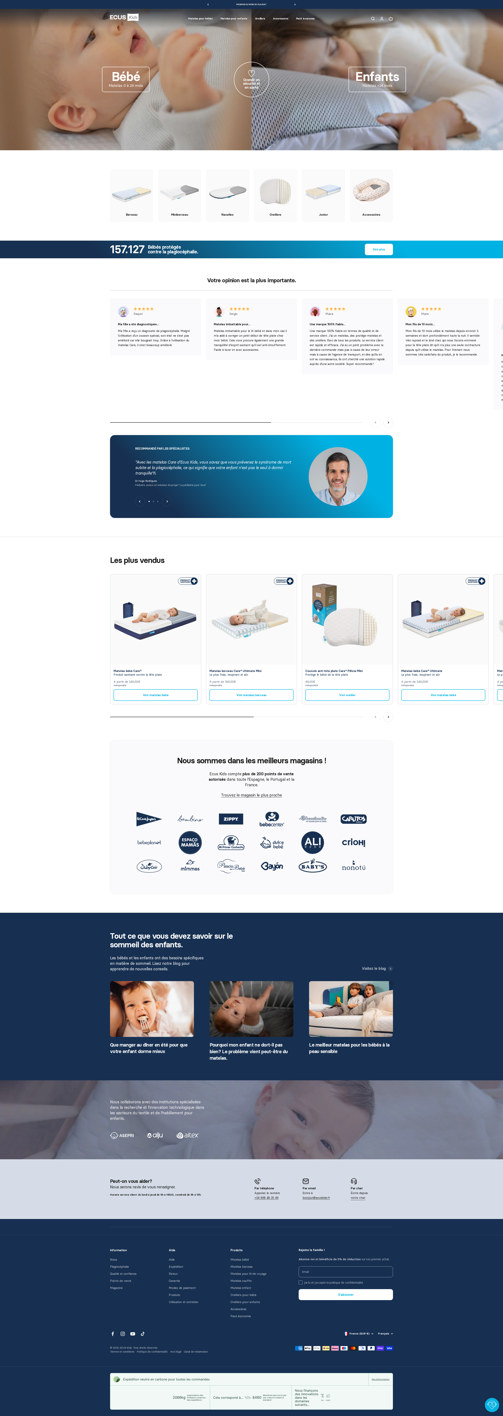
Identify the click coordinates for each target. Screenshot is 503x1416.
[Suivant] (295, 4)
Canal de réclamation (196, 1351)
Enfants (377, 76)
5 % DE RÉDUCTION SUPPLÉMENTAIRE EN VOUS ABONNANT (252, 4)
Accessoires (280, 18)
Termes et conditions (122, 1351)
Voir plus (379, 249)
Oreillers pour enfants (245, 1302)
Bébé (126, 76)
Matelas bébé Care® (128, 671)
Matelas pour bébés (200, 18)
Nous (113, 1259)
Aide (172, 1259)
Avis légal (175, 1351)
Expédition (176, 1266)
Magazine (116, 1288)
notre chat (358, 1198)
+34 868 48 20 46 (266, 1198)
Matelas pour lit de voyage (248, 1274)
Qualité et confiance (123, 1274)
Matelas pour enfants (233, 18)
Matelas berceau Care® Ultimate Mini (235, 671)
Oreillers (260, 18)
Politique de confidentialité (152, 1351)
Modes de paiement (182, 1288)
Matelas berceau (241, 1266)
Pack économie (305, 18)
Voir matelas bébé (156, 695)
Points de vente (120, 1281)
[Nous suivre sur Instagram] (122, 1333)
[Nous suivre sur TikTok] (142, 1333)
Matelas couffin (241, 1281)
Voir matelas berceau (251, 695)
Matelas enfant (240, 1288)
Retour (173, 1274)
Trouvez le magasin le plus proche (251, 795)
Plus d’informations (380, 1379)
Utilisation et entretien (183, 1302)
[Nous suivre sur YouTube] (132, 1333)
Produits (174, 1295)
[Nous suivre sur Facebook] (112, 1333)
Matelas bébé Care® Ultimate (421, 671)
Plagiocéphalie (119, 1266)
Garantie (174, 1281)
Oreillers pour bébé (243, 1295)
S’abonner (346, 1294)
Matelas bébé (239, 1259)
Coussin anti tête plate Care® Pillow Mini (334, 671)
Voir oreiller (347, 695)
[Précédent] (208, 4)
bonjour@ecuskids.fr (316, 1198)
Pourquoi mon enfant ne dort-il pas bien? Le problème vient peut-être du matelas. (249, 1051)
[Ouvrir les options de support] (492, 1405)
